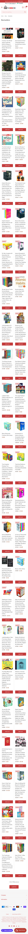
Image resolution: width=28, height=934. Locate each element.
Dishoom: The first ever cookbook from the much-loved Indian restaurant (20, 674)
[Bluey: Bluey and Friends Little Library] (7, 426)
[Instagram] (11, 926)
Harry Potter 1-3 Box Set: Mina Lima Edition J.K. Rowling (20, 857)
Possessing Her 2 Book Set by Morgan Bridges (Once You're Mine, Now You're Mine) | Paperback (7, 572)
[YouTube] (14, 926)
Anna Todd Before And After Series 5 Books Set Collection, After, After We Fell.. (7, 537)
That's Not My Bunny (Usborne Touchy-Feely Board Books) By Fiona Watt (20, 466)
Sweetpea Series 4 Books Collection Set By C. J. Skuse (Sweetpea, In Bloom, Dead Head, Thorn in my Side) (20, 504)
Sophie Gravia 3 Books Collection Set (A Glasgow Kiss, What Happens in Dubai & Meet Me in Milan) (7, 225)
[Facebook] (9, 926)
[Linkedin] (19, 926)
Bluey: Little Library (20, 568)
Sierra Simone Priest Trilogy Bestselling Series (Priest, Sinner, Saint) (20, 43)
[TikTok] (16, 926)
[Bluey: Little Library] (20, 561)
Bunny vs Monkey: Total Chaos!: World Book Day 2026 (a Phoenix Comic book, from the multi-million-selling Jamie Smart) (7, 825)
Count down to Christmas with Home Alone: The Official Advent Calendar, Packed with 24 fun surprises (20, 77)
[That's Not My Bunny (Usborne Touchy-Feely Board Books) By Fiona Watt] (20, 456)
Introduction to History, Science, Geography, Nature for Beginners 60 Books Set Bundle (20, 437)
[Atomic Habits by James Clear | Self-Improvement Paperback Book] (20, 282)
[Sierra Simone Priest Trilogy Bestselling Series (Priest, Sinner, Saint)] (20, 33)
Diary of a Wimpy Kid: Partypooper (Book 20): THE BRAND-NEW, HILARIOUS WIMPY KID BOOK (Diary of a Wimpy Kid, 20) (7, 505)
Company (3, 895)
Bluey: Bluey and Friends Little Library (7, 434)
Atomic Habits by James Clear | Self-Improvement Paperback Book (19, 292)
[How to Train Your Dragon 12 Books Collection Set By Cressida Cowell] (7, 775)
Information (4, 899)
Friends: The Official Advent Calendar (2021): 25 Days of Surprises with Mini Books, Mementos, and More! (7, 45)
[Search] (25, 12)
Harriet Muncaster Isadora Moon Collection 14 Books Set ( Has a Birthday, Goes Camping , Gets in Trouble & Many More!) (20, 754)
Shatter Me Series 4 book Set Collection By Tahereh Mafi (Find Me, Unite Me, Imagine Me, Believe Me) (20, 641)
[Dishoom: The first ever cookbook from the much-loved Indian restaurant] (20, 664)
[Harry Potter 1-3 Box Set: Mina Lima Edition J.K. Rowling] (20, 847)
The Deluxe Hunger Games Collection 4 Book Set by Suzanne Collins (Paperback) (7, 364)
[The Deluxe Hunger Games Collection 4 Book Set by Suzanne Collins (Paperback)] (7, 354)
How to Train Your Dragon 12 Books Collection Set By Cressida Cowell (6, 785)
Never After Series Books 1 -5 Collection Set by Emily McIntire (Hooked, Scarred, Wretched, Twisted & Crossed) (20, 225)
